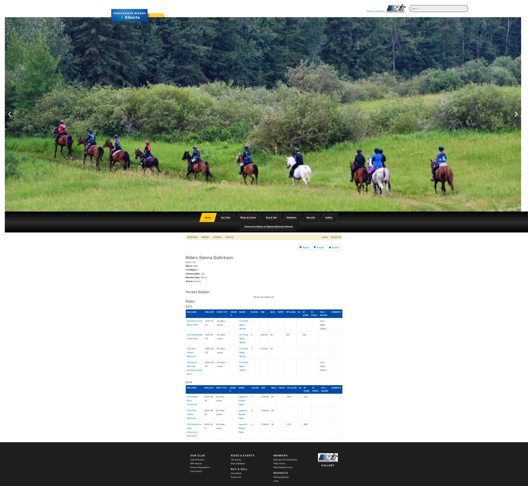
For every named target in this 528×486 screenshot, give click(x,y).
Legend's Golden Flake (242, 400)
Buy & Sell (271, 217)
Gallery (328, 217)
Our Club (225, 217)
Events (230, 237)
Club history (196, 471)
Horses (217, 237)
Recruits (310, 217)
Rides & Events (248, 217)
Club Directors (197, 459)
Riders (205, 237)
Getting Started (280, 477)
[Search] (464, 8)
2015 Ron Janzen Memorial (191, 352)
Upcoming (236, 459)
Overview (192, 237)
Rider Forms (279, 463)
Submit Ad (236, 477)
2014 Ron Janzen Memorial (191, 414)
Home (370, 11)
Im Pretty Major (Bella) (243, 325)
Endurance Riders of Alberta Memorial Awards (268, 226)
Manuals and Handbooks (285, 459)
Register (336, 237)
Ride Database (238, 463)
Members (291, 217)
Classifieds (236, 473)
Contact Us (379, 11)
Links (276, 481)
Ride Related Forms (282, 467)
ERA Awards (196, 463)
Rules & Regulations (200, 467)
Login (324, 237)
